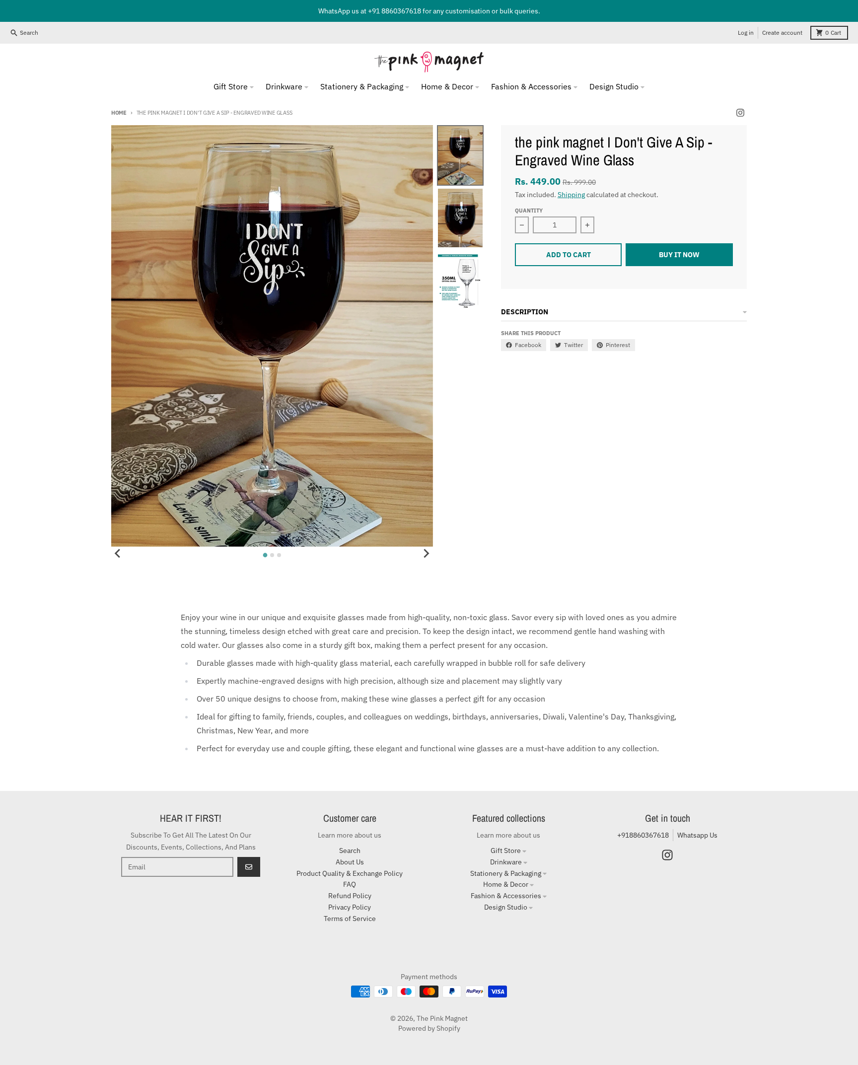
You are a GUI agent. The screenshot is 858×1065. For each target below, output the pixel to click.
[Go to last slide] (118, 554)
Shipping (571, 194)
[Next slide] (426, 554)
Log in (746, 32)
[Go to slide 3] (279, 555)
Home (119, 112)
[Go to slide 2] (272, 555)
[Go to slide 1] (265, 555)
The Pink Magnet (442, 1018)
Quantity (529, 210)
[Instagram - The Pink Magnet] (740, 112)
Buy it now (679, 254)
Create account (782, 32)
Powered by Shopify (429, 1028)
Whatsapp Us (697, 835)
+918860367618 (643, 835)
